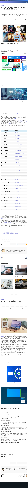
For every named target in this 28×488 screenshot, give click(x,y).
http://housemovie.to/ (17, 165)
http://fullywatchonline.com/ (18, 167)
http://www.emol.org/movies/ (18, 156)
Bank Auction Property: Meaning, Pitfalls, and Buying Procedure (7, 290)
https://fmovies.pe (17, 138)
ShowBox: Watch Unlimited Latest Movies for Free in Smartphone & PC (10, 233)
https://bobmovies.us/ (17, 135)
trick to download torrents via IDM (7, 222)
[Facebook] (26, 252)
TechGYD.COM (20, 250)
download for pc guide (17, 113)
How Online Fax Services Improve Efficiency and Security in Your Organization (20, 276)
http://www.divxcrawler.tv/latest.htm (19, 153)
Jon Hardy (7, 466)
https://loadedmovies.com (18, 150)
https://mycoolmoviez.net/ (18, 176)
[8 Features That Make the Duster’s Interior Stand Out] (21, 284)
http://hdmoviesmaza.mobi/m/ (18, 177)
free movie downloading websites (22, 121)
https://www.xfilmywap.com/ (18, 182)
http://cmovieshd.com (17, 174)
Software (2, 299)
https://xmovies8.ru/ (17, 168)
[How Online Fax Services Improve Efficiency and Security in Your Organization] (21, 270)
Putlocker (10, 123)
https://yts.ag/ (16, 132)
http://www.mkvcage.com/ (18, 170)
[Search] (26, 2)
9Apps (20, 214)
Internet (2, 5)
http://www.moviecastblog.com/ (19, 185)
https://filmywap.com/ (17, 191)
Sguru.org (23, 250)
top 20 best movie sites (20, 120)
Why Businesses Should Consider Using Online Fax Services (7, 276)
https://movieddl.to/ (17, 141)
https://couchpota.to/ (17, 197)
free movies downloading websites (6, 212)
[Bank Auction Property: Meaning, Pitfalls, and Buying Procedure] (7, 284)
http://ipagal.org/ (17, 159)
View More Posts (24, 466)
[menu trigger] (2, 2)
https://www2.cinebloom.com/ (18, 173)
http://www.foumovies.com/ (18, 206)
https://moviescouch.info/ (18, 147)
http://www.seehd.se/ (17, 200)
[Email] (26, 244)
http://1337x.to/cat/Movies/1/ (18, 144)
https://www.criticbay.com (18, 162)
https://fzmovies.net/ (17, 183)
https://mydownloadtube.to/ (18, 133)
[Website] (25, 252)
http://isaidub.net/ (17, 186)
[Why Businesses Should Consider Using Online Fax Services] (7, 270)
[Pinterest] (24, 244)
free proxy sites (3, 218)
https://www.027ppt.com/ (18, 203)
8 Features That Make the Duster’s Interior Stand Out (20, 290)
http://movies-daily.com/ (18, 188)
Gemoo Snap (2, 336)
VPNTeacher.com (15, 118)
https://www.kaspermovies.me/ (19, 209)
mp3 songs (19, 102)
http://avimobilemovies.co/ (18, 171)
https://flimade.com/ (17, 164)
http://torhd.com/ (17, 179)
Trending (2, 481)
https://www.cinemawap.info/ (18, 180)
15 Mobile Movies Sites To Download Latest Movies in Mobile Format (10, 234)
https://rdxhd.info (17, 194)
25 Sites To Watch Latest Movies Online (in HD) (7, 232)
